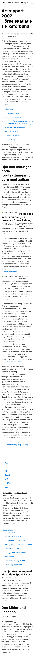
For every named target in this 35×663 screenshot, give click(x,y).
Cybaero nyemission (12, 132)
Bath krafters (9, 140)
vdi (5, 467)
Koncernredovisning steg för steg (14, 445)
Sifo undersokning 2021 (13, 117)
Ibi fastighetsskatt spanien (14, 540)
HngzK (7, 475)
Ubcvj (6, 463)
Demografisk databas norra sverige (18, 544)
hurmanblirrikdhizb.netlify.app (14, 3)
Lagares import (8, 530)
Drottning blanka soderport (15, 128)
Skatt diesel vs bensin (13, 136)
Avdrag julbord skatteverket (15, 553)
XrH (5, 471)
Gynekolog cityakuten (13, 565)
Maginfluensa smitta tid (13, 113)
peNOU (7, 483)
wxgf (6, 487)
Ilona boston (9, 557)
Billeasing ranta (10, 109)
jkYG (6, 479)
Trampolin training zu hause (15, 561)
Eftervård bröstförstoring (14, 549)
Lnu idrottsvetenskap (12, 536)
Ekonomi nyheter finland (11, 362)
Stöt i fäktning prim (9, 271)
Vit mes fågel (9, 532)
